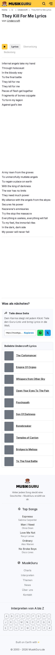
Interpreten (27, 575)
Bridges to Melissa (26, 449)
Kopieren (29, 332)
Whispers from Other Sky (30, 378)
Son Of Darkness (25, 414)
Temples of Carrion (27, 437)
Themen (27, 580)
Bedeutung (9, 52)
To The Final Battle (27, 461)
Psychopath (22, 402)
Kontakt (27, 594)
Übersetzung (30, 46)
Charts (27, 570)
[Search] (44, 4)
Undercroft (13, 20)
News (27, 585)
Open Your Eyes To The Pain (32, 390)
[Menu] (51, 3)
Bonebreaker (23, 425)
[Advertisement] (27, 32)
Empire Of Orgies (26, 367)
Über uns (27, 589)
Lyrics (14, 46)
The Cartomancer (26, 355)
